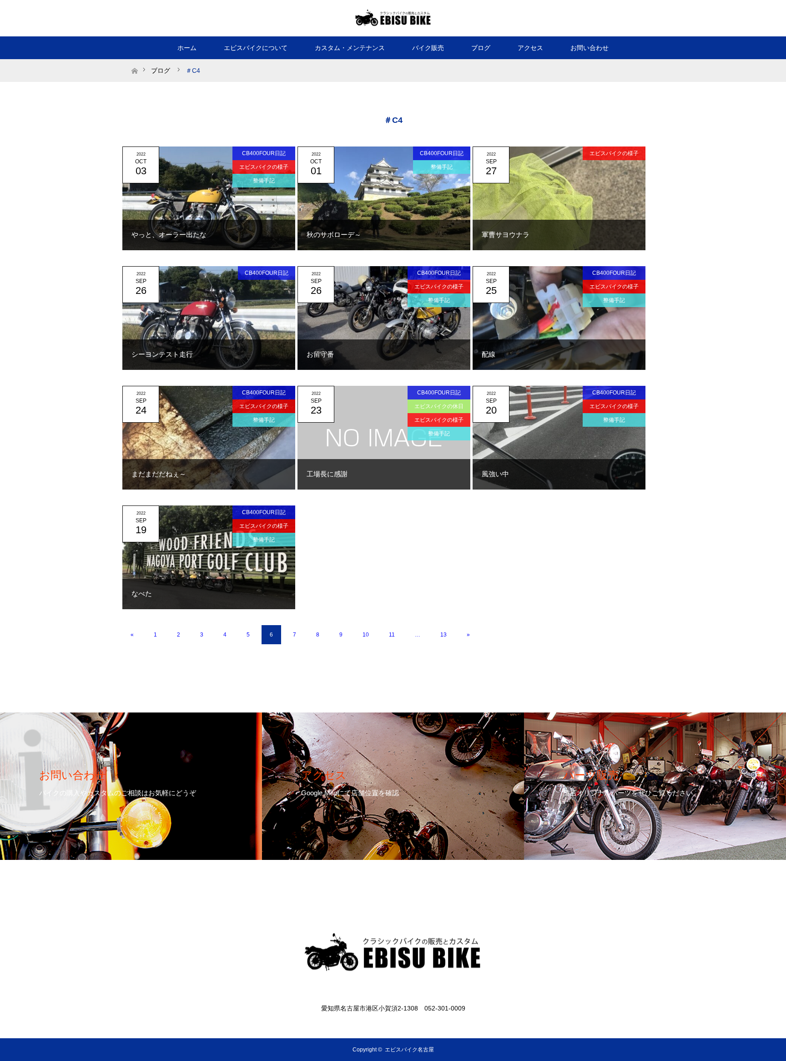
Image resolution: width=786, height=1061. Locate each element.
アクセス (530, 47)
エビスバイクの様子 (263, 167)
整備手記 (264, 180)
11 (392, 635)
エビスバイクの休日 (439, 406)
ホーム (186, 47)
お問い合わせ (589, 47)
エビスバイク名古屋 (409, 1049)
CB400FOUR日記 (264, 153)
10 (366, 635)
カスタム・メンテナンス (350, 47)
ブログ (480, 47)
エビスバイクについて (255, 47)
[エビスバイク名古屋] (393, 18)
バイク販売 (428, 47)
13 (443, 635)
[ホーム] (134, 62)
